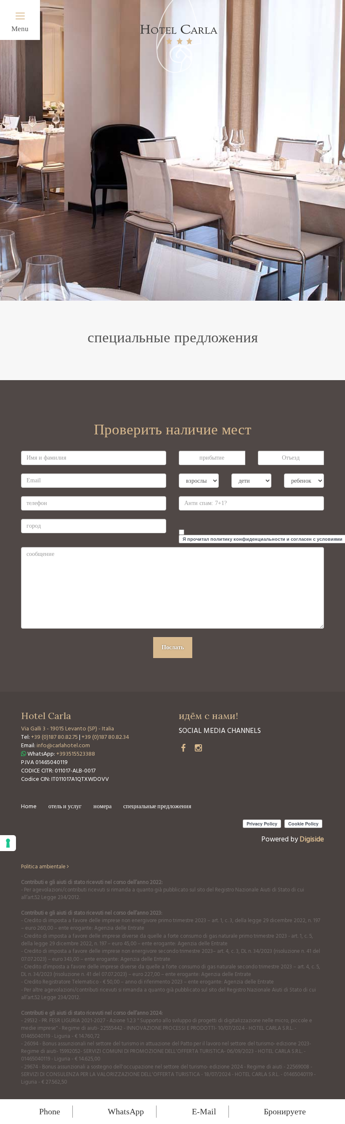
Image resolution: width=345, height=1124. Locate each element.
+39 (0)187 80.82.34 (105, 737)
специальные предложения (157, 807)
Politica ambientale (44, 867)
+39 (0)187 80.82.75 (55, 737)
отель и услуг (65, 807)
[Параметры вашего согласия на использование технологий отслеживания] (8, 843)
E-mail (204, 1111)
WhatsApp (126, 1111)
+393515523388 (75, 754)
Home (29, 807)
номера (102, 807)
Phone (49, 1111)
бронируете (285, 1111)
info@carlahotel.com (63, 746)
